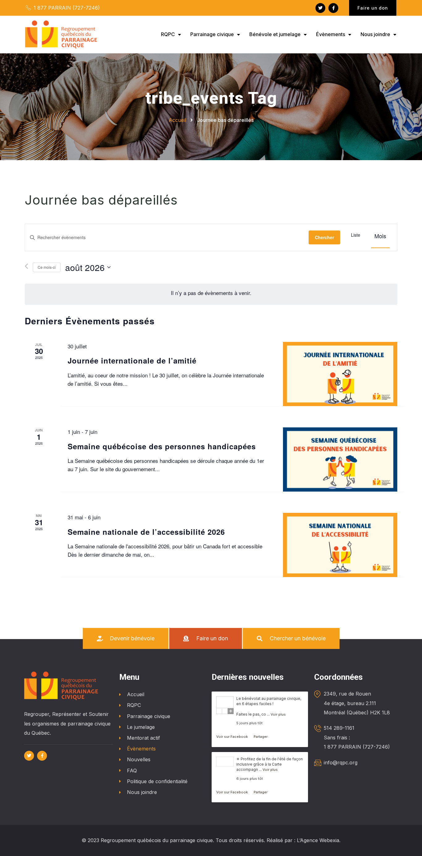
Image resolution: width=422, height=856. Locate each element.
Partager (261, 736)
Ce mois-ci (47, 267)
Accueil (135, 694)
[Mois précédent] (26, 266)
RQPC (168, 34)
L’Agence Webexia (318, 840)
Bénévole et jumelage (275, 34)
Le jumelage (141, 727)
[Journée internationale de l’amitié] (340, 374)
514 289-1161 (339, 728)
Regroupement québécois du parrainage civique (157, 840)
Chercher (324, 237)
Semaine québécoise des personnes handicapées (162, 446)
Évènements (330, 34)
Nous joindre (375, 34)
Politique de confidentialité (157, 781)
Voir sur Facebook (232, 736)
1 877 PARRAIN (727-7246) (66, 8)
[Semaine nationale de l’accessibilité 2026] (340, 545)
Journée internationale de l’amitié (132, 360)
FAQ (132, 770)
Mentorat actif (143, 738)
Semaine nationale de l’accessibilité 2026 (146, 531)
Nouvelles (138, 759)
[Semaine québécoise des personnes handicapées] (340, 459)
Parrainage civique (212, 34)
